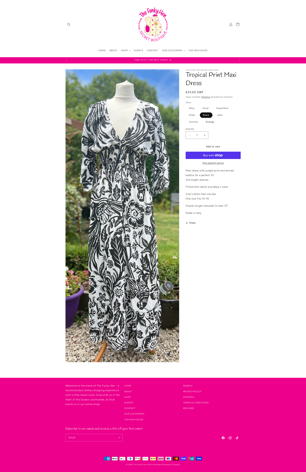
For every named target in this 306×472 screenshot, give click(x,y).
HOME (127, 385)
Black (206, 115)
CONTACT (129, 408)
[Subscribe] (119, 437)
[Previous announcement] (66, 60)
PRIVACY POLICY (192, 391)
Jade (221, 116)
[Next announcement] (239, 60)
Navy (193, 109)
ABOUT (128, 391)
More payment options (213, 163)
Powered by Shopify (171, 465)
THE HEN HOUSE (133, 419)
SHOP (127, 397)
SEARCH (188, 385)
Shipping (205, 97)
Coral (207, 109)
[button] (68, 24)
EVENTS (128, 402)
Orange (210, 122)
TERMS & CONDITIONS (196, 402)
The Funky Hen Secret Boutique (147, 465)
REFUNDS (188, 408)
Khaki (193, 116)
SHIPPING (188, 397)
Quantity (190, 129)
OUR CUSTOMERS (134, 414)
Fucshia (195, 122)
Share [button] (192, 222)
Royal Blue (224, 109)
